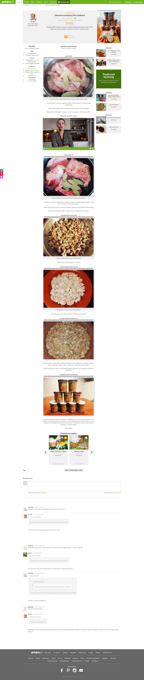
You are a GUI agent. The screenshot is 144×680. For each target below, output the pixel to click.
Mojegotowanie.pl (52, 661)
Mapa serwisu (82, 652)
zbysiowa (30, 507)
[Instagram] (1, 176)
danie (80, 470)
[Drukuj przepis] (73, 36)
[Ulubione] (65, 437)
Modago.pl (67, 658)
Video (32, 2)
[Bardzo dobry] (71, 23)
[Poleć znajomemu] (69, 36)
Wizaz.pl (30, 658)
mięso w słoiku (74, 470)
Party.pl (60, 658)
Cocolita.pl (95, 661)
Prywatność (57, 652)
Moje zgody (47, 652)
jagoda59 (30, 607)
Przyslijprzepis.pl (64, 661)
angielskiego (35, 70)
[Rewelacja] (73, 23)
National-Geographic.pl (93, 658)
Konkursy (39, 2)
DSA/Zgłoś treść (107, 652)
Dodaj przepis (64, 2)
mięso (66, 470)
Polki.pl (38, 658)
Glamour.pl (105, 658)
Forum (46, 2)
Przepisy (19, 2)
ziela (31, 70)
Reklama (98, 652)
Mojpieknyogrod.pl (77, 661)
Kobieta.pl (113, 658)
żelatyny (35, 60)
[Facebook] (1, 170)
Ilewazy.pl (75, 658)
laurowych (33, 68)
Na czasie (53, 2)
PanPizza (30, 545)
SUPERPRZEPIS (69, 13)
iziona (29, 553)
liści (30, 68)
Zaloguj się (128, 2)
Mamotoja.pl (45, 658)
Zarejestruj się (138, 2)
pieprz (29, 80)
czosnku (34, 75)
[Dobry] (69, 23)
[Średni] (68, 23)
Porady (26, 2)
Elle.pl (82, 658)
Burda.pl (87, 661)
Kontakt (91, 652)
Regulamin (73, 652)
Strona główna (26, 5)
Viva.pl (53, 658)
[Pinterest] (1, 173)
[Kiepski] (66, 23)
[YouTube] (81, 670)
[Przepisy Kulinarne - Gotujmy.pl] (7, 1)
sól (29, 79)
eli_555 (30, 514)
